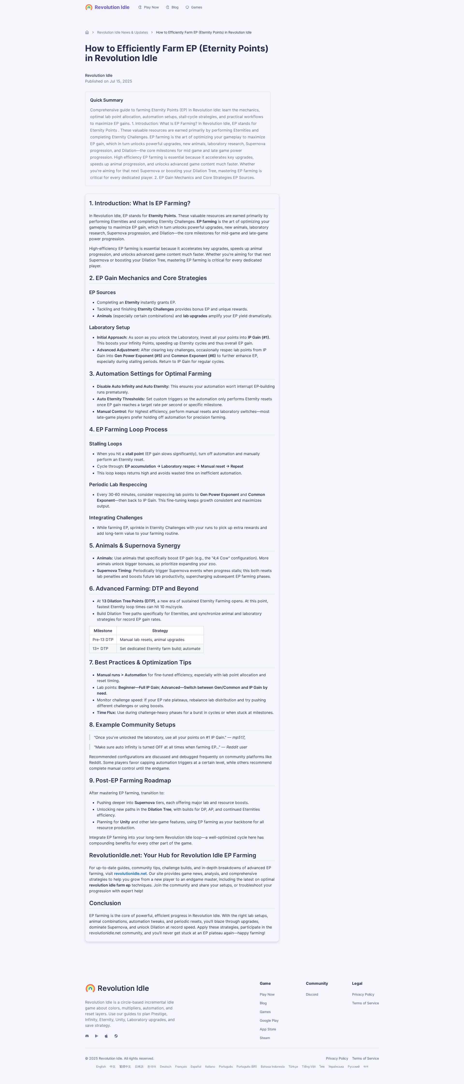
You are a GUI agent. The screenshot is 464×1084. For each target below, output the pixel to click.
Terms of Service (365, 1003)
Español (196, 1066)
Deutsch (165, 1066)
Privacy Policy (363, 994)
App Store (268, 1029)
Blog (175, 7)
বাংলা (365, 1066)
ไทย (322, 1066)
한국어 (151, 1066)
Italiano (210, 1066)
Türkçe (293, 1066)
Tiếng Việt (309, 1066)
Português (226, 1066)
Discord (312, 994)
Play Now (151, 7)
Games (196, 7)
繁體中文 (125, 1066)
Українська (336, 1066)
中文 (113, 1066)
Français (181, 1066)
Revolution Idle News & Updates (122, 32)
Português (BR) (247, 1066)
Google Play (269, 1020)
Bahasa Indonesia (273, 1066)
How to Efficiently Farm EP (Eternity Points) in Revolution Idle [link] (204, 32)
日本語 (139, 1066)
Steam (265, 1038)
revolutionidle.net (130, 873)
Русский (354, 1066)
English (101, 1066)
